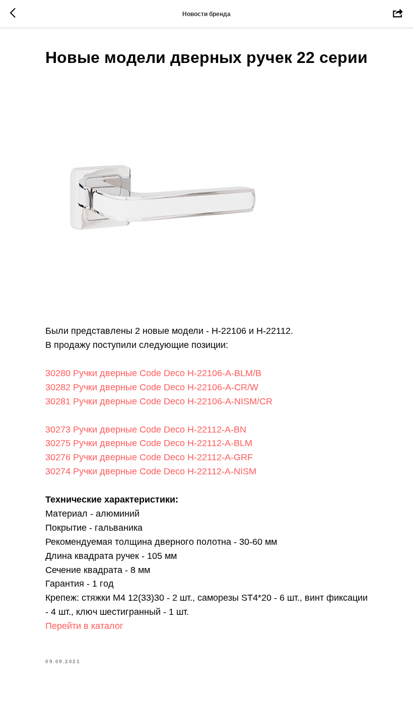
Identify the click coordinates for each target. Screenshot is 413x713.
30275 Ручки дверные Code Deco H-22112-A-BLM (148, 443)
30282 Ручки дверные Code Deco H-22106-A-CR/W (153, 387)
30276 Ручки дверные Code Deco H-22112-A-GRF (149, 457)
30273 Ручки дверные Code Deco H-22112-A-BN (147, 429)
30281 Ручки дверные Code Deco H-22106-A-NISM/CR (158, 401)
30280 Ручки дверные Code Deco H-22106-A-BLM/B (153, 373)
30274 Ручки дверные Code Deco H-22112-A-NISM (150, 471)
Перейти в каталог (84, 626)
